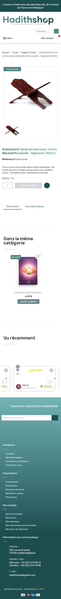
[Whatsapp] (43, 427)
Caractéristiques (34, 206)
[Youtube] (26, 427)
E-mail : (13, 571)
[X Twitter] (17, 427)
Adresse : (14, 546)
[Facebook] (9, 427)
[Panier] (57, 38)
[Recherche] (56, 31)
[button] (6, 93)
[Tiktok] (51, 427)
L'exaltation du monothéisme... (28, 292)
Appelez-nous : (17, 559)
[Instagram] (34, 427)
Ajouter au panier (28, 301)
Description (12, 206)
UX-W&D (40, 589)
